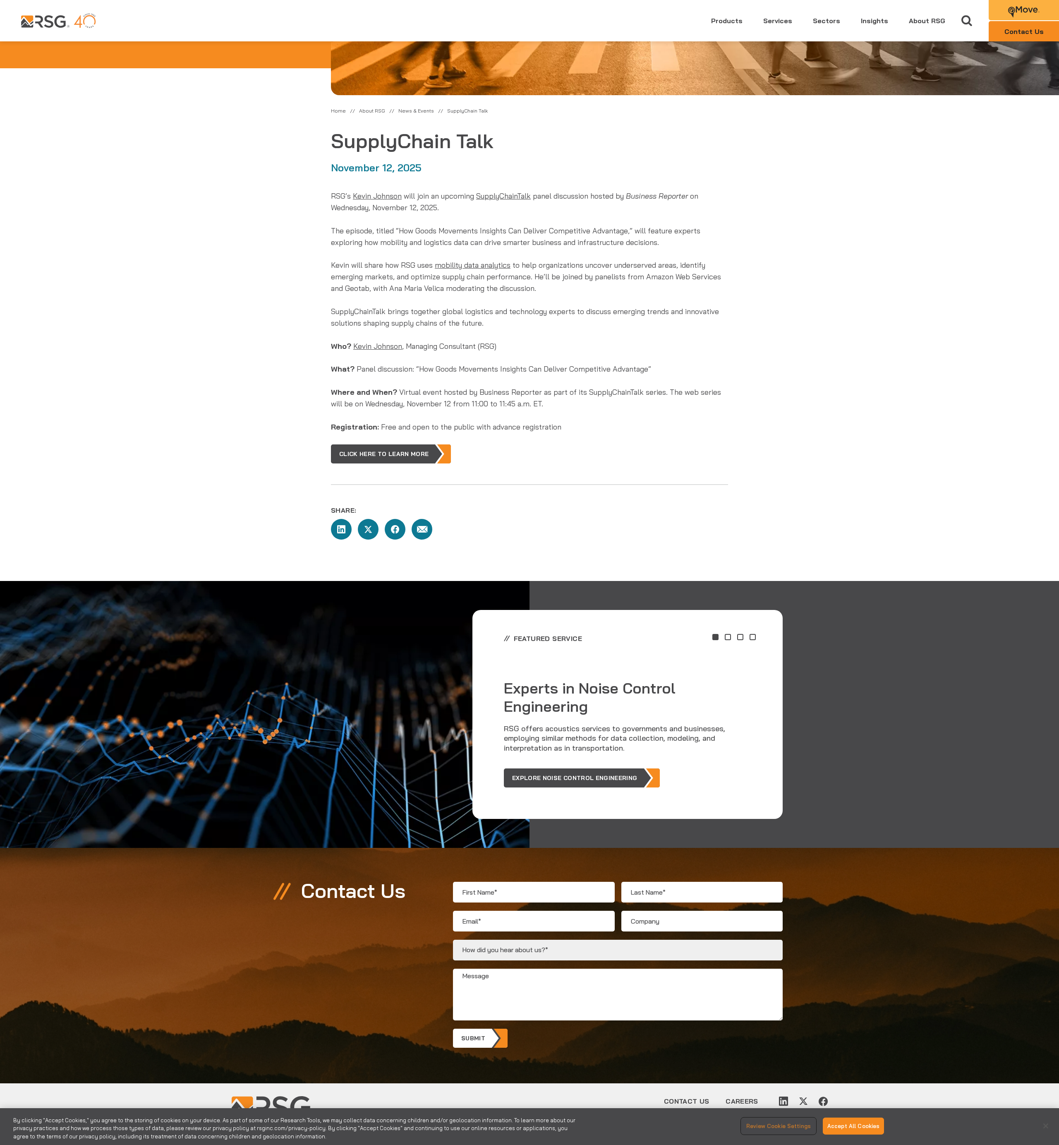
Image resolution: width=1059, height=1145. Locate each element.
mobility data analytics (472, 265)
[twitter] (803, 1101)
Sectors (826, 21)
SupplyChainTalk (503, 196)
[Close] (1046, 1126)
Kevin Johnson (377, 196)
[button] (715, 637)
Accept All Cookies (853, 1125)
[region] (529, 1126)
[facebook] (823, 1101)
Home (338, 111)
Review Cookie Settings (778, 1125)
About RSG (927, 21)
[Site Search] (967, 20)
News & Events (416, 111)
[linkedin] (783, 1101)
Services (777, 21)
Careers (742, 1101)
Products (727, 21)
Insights (874, 21)
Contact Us (686, 1101)
